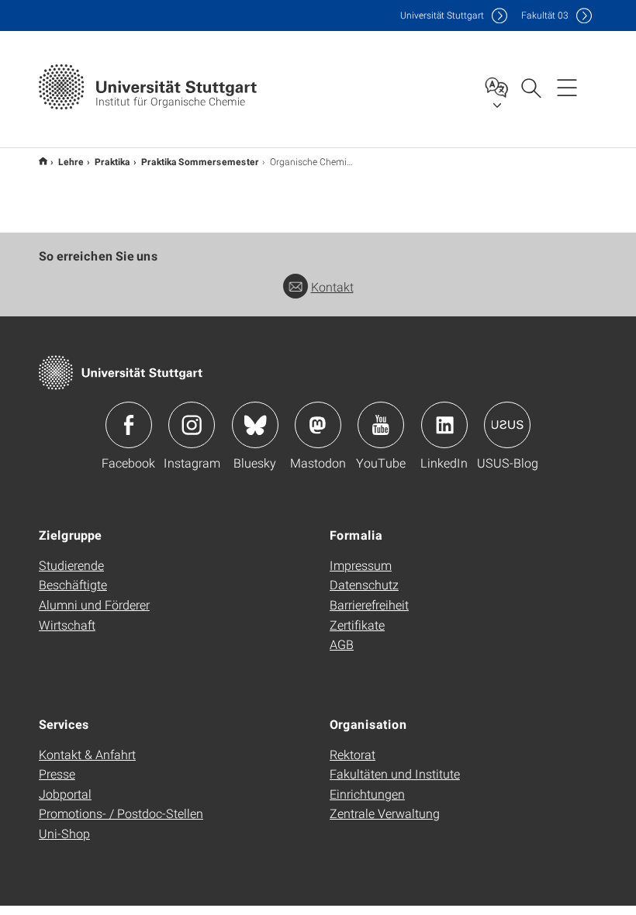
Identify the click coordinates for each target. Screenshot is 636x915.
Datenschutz (364, 584)
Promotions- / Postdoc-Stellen (121, 813)
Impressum (361, 565)
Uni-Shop (64, 833)
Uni (442, 15)
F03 (545, 15)
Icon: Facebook (128, 425)
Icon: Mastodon (318, 425)
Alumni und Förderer (94, 604)
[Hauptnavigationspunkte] (567, 87)
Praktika (112, 161)
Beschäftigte (73, 584)
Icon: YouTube (381, 425)
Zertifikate (357, 624)
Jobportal (65, 794)
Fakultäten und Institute (395, 773)
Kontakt (332, 286)
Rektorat (352, 754)
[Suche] (530, 87)
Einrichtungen (367, 794)
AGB (342, 644)
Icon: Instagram (191, 425)
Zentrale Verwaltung (385, 813)
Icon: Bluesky (255, 425)
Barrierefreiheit (369, 604)
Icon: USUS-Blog (507, 425)
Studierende (71, 565)
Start (43, 161)
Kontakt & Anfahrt (87, 754)
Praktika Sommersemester (200, 161)
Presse (57, 773)
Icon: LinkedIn (444, 425)
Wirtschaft (67, 624)
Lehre (71, 161)
